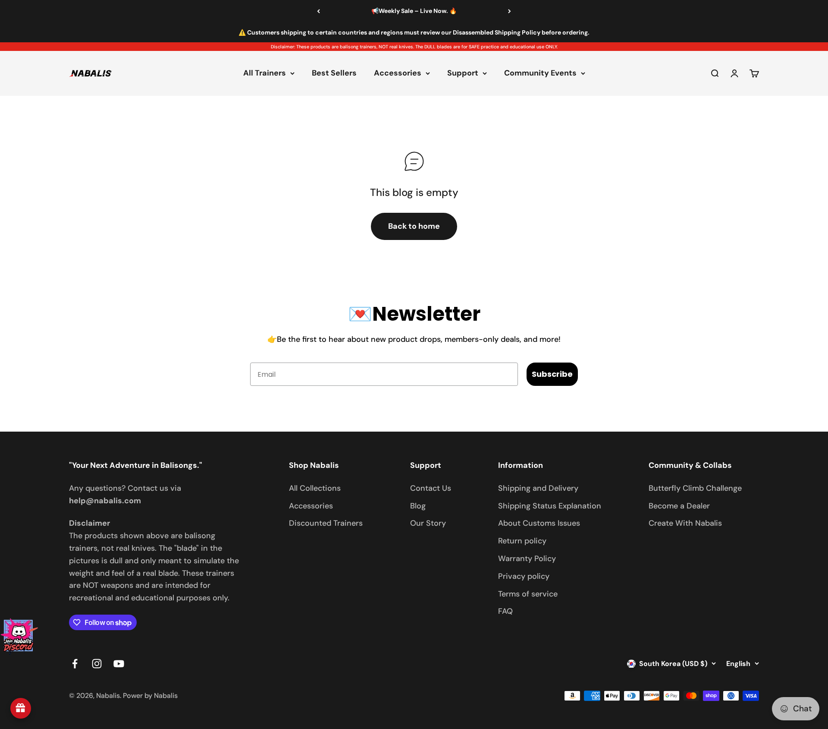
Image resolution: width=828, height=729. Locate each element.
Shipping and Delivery (538, 488)
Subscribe (552, 374)
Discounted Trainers (326, 523)
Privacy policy (523, 576)
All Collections (315, 488)
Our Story (428, 523)
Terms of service (528, 594)
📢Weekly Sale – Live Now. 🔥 (414, 11)
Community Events (540, 73)
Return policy (522, 541)
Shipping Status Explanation (549, 506)
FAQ (505, 611)
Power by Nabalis (150, 695)
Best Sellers (334, 73)
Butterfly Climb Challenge (695, 488)
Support (462, 73)
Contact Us (430, 488)
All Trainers (264, 73)
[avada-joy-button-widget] (20, 708)
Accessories (397, 73)
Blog (418, 506)
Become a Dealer (679, 506)
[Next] (509, 11)
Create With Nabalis (685, 523)
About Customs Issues (539, 523)
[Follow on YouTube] (119, 663)
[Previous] (318, 11)
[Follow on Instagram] (97, 663)
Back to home (414, 226)
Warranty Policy (527, 558)
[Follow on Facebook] (75, 663)
